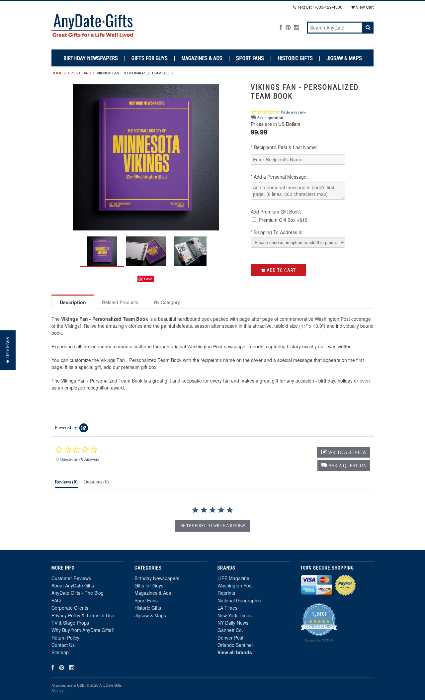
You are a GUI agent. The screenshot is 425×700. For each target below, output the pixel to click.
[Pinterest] (288, 27)
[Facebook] (281, 27)
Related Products (120, 302)
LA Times (227, 607)
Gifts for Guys (149, 58)
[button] (343, 465)
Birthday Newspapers (90, 58)
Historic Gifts (295, 58)
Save (148, 278)
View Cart (365, 7)
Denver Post (230, 637)
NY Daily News (232, 622)
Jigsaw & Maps (344, 58)
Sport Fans (250, 58)
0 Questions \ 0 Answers (77, 459)
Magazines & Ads (201, 58)
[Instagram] (296, 27)
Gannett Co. (230, 630)
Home (56, 72)
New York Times (234, 615)
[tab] (66, 483)
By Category (167, 302)
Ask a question (270, 117)
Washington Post (235, 585)
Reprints (226, 592)
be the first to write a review (212, 525)
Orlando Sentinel (235, 645)
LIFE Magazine (233, 578)
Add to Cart (280, 270)
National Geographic (239, 600)
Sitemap (60, 652)
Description (73, 302)
